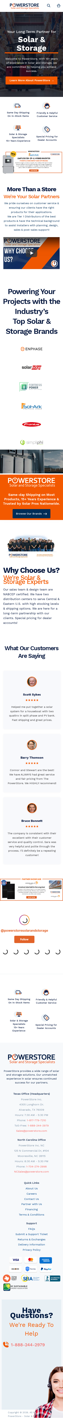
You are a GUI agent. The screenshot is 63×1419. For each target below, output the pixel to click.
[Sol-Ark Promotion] (31, 163)
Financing (31, 1209)
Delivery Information (31, 1244)
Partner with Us (31, 1204)
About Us (32, 1188)
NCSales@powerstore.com (31, 1171)
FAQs (31, 1228)
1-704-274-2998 (36, 1166)
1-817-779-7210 (36, 1120)
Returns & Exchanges (31, 1239)
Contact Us (31, 1199)
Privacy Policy (31, 1249)
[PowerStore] (24, 5)
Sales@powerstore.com (31, 1130)
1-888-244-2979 (38, 1125)
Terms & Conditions (31, 1214)
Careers (32, 1193)
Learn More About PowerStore (32, 80)
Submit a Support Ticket (31, 1234)
